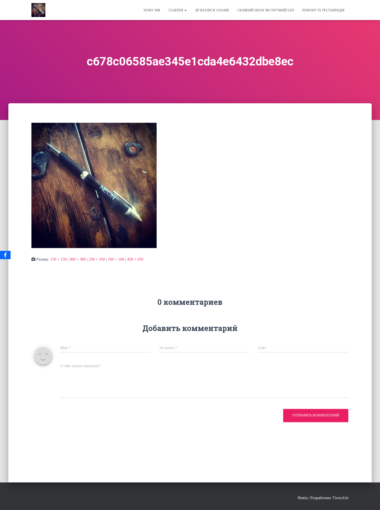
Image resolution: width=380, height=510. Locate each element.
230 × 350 (97, 259)
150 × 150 (58, 259)
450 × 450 (135, 259)
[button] (185, 10)
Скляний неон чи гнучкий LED (265, 10)
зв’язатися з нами (212, 10)
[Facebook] (5, 255)
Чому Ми (152, 10)
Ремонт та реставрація (323, 10)
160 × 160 (116, 259)
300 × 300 (78, 259)
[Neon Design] (38, 10)
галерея (176, 10)
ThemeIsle (340, 498)
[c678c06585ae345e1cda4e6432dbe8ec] (94, 185)
